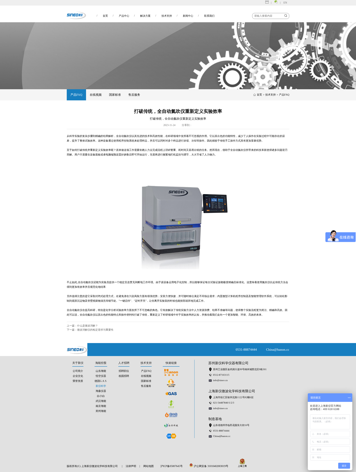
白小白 (101, 396)
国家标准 (115, 94)
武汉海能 (101, 401)
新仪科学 (101, 386)
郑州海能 (101, 411)
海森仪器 (101, 391)
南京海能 (101, 406)
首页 (259, 94)
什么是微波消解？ (87, 325)
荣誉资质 (78, 381)
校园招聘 (124, 376)
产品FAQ (76, 94)
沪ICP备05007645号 (171, 466)
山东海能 (101, 371)
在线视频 (96, 94)
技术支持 (270, 94)
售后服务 (134, 94)
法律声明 (131, 466)
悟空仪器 (101, 376)
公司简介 (78, 371)
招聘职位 (124, 371)
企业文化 (78, 376)
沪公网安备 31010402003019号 (211, 466)
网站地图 (148, 466)
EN (285, 2)
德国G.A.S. (101, 381)
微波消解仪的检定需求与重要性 (95, 329)
